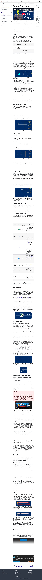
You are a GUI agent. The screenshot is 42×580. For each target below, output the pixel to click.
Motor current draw (38, 17)
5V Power (38, 7)
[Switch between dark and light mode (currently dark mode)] (40, 1)
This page (27, 227)
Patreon (16, 576)
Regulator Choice (38, 15)
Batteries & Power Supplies (38, 19)
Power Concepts (4, 15)
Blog (24, 1)
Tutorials (14, 1)
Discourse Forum (17, 573)
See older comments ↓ (23, 539)
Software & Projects (20, 1)
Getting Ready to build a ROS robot (5, 5)
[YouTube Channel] (39, 1)
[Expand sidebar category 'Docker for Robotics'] (11, 21)
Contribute (28, 1)
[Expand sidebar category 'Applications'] (11, 20)
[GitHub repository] (37, 1)
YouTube (16, 572)
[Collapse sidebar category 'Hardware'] (11, 12)
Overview (2, 3)
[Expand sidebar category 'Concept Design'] (11, 11)
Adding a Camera (4, 18)
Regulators (38, 8)
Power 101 (37, 4)
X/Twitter (29, 572)
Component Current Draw (38, 13)
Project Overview (4, 9)
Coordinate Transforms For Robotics (5, 23)
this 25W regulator (19, 297)
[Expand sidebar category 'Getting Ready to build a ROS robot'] (11, 5)
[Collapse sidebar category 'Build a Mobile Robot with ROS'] (11, 8)
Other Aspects (37, 20)
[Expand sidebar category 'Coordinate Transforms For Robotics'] (11, 23)
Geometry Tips (3, 25)
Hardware (2, 12)
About (11, 1)
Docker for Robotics (4, 21)
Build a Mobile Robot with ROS (5, 8)
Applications (3, 19)
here (28, 243)
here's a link (21, 27)
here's (23, 385)
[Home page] (14, 3)
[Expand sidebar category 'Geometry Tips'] (11, 25)
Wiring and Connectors (38, 22)
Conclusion (37, 26)
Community (32, 1)
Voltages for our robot (38, 6)
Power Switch (38, 23)
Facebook (29, 573)
